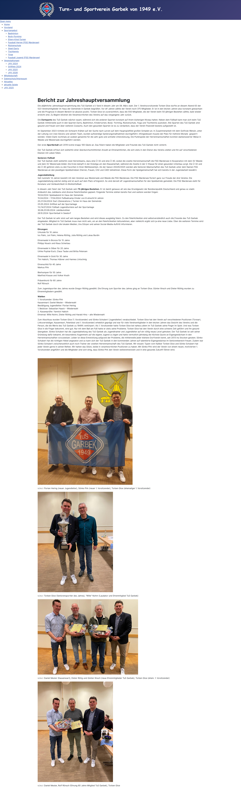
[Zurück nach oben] (236, 784)
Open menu (5, 21)
